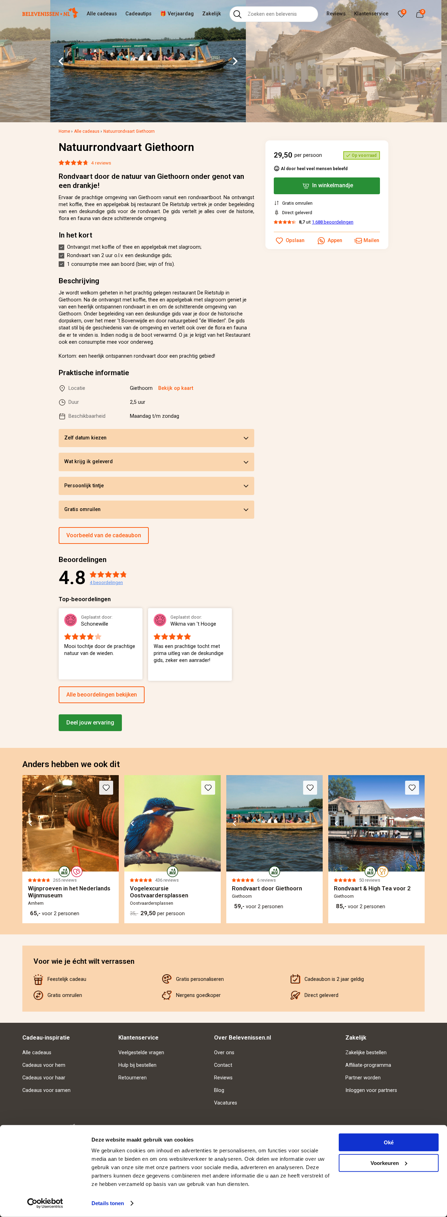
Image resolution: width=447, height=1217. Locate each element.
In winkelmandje (332, 185)
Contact (223, 1065)
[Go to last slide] (61, 61)
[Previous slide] (59, 644)
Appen (335, 240)
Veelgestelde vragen (141, 1053)
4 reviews (101, 163)
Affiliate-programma (368, 1065)
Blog (219, 1090)
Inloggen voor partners (371, 1090)
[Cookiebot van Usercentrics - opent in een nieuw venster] (45, 1203)
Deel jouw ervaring (90, 722)
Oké (389, 1142)
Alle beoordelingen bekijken (101, 694)
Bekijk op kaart (175, 388)
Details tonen (107, 1203)
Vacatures (225, 1103)
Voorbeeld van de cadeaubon (103, 535)
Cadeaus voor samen (46, 1090)
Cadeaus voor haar (43, 1078)
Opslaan (295, 240)
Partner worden (363, 1078)
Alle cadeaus (102, 14)
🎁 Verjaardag (177, 14)
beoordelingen (106, 582)
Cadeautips (138, 14)
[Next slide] (235, 61)
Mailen (371, 240)
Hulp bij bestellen (137, 1065)
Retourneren (132, 1078)
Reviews (336, 14)
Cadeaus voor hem (43, 1065)
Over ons (224, 1053)
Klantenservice (371, 14)
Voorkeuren (385, 1163)
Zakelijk (211, 14)
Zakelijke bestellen (366, 1053)
